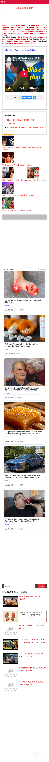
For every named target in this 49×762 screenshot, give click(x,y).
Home (4, 25)
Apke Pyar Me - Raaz (37, 180)
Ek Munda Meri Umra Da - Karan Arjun (25, 127)
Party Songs (7, 39)
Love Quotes (16, 29)
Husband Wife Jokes (37, 25)
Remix (33, 43)
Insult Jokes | (21, 25)
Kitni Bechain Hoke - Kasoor (14, 180)
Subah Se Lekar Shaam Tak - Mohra (18, 195)
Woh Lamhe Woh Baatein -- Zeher (17, 165)
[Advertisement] (24, 244)
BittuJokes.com (24, 7)
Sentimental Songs (38, 37)
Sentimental (25, 43)
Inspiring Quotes (11, 31)
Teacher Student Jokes (12, 27)
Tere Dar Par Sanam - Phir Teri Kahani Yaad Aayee (21, 149)
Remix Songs (20, 39)
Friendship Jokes (33, 27)
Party (34, 41)
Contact (35, 758)
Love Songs (23, 37)
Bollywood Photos (28, 33)
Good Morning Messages (33, 31)
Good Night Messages (35, 29)
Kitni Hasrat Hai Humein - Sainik (16, 210)
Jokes (11, 25)
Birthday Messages (11, 33)
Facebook (26, 97)
